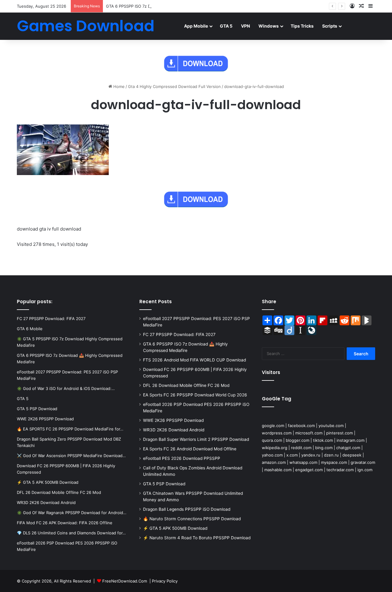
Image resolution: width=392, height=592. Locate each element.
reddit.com (301, 447)
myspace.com (334, 462)
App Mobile (196, 26)
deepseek (351, 455)
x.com (292, 455)
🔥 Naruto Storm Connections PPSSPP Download (192, 518)
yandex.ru (310, 455)
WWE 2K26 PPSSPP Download (173, 420)
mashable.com (278, 469)
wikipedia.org (274, 447)
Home (118, 86)
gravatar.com (363, 462)
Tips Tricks (302, 26)
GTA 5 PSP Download (164, 483)
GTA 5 (226, 26)
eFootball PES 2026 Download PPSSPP (181, 458)
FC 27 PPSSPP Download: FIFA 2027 (179, 334)
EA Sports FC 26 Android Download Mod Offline (189, 448)
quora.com (272, 440)
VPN (245, 26)
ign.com (364, 469)
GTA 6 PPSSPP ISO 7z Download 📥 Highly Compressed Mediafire (168, 6)
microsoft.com (308, 432)
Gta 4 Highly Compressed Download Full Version (174, 86)
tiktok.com (323, 440)
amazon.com (274, 462)
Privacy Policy (165, 581)
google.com (273, 425)
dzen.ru (331, 455)
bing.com (324, 447)
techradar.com (340, 469)
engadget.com (309, 469)
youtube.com (331, 425)
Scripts (329, 26)
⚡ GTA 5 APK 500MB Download (175, 528)
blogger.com (297, 440)
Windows (268, 26)
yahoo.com (272, 455)
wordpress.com (277, 432)
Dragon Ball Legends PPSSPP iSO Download (186, 509)
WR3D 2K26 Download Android (173, 429)
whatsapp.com (303, 462)
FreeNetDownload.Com (124, 581)
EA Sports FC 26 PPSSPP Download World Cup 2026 (195, 394)
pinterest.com (339, 432)
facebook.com (301, 425)
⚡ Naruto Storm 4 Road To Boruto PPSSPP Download (197, 537)
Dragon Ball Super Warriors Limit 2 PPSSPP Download (196, 439)
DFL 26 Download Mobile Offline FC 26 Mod (186, 385)
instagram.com (350, 440)
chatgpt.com (348, 447)
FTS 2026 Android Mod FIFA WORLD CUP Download (194, 359)
